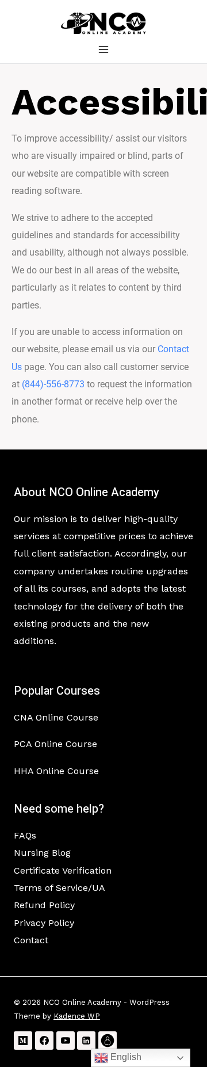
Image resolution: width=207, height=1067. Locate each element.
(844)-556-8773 (53, 384)
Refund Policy (44, 905)
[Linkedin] (86, 1040)
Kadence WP (76, 1016)
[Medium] (23, 1040)
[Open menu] (103, 49)
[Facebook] (44, 1040)
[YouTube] (65, 1040)
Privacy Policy (44, 922)
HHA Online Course (56, 770)
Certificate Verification (63, 870)
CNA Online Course (56, 717)
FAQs (25, 835)
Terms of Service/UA (59, 887)
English (124, 1057)
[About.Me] (107, 1040)
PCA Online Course (55, 743)
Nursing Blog (42, 852)
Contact (31, 940)
